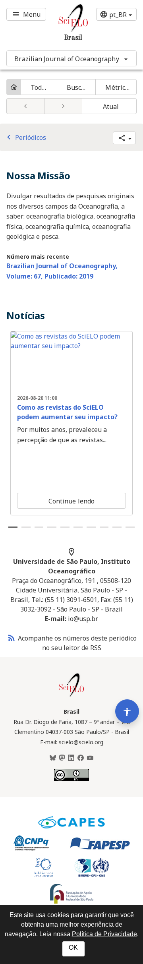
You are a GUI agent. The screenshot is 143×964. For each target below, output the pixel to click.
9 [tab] (117, 527)
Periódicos (25, 137)
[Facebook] (80, 758)
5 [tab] (65, 527)
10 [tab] (130, 527)
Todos (40, 87)
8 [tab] (104, 527)
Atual (111, 106)
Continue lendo (71, 501)
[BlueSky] (53, 758)
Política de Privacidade (104, 934)
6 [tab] (78, 527)
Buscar (77, 87)
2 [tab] (26, 527)
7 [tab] (91, 527)
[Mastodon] (62, 758)
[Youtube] (90, 758)
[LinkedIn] (71, 758)
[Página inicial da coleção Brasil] (71, 695)
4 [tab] (51, 527)
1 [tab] (12, 527)
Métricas (118, 87)
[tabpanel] (71, 423)
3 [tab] (39, 527)
